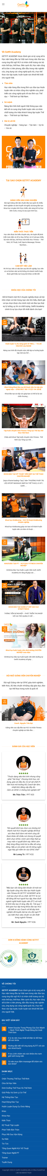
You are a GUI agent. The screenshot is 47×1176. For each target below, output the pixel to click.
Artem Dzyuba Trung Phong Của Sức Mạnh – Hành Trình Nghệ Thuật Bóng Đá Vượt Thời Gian (26, 1030)
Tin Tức (5, 1144)
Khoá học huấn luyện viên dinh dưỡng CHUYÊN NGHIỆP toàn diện (23, 651)
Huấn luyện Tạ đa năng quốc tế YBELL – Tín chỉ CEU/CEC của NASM (23, 345)
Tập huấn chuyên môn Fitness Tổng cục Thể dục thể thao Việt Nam (23, 432)
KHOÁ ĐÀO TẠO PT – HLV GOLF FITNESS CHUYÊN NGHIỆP (23, 565)
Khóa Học (6, 1116)
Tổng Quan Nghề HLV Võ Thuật (15, 1148)
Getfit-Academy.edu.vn (24, 1170)
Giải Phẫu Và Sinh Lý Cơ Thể (14, 1092)
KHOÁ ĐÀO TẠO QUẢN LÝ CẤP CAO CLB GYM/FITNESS (24, 608)
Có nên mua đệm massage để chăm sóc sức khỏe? (25, 1062)
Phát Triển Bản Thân (10, 1130)
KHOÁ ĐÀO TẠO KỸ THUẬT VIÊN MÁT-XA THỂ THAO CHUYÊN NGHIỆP (23, 475)
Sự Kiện (5, 1139)
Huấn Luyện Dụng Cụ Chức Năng (16, 1106)
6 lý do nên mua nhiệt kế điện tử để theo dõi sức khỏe (25, 1039)
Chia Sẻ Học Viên (9, 1083)
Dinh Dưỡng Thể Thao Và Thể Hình (17, 1088)
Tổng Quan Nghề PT (10, 1153)
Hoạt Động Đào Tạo (10, 1102)
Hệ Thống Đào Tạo (10, 1097)
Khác (4, 1111)
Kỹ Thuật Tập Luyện (10, 1125)
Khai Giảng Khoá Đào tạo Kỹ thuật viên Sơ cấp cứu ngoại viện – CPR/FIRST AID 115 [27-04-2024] (23, 388)
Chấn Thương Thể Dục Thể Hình (15, 1079)
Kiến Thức (6, 1120)
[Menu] (3, 4)
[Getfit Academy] (23, 4)
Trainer (5, 1158)
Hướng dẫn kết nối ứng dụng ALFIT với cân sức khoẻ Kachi (26, 1047)
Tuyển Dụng (7, 1162)
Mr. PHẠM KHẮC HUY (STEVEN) (24, 723)
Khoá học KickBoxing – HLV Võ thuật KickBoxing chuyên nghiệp (23, 521)
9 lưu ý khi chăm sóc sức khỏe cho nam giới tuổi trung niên (25, 1055)
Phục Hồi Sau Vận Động (12, 1134)
